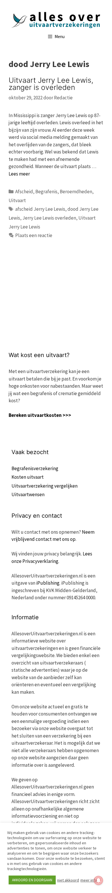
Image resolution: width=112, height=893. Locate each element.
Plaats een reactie (33, 235)
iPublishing (47, 583)
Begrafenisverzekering (34, 468)
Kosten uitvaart (27, 477)
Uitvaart (17, 200)
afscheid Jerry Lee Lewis (40, 209)
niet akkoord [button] (68, 880)
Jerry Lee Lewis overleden (49, 218)
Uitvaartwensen (28, 494)
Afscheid (24, 191)
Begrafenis (46, 191)
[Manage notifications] (98, 880)
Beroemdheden (76, 191)
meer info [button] (88, 880)
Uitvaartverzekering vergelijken (44, 486)
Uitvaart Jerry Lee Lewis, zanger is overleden (51, 84)
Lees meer (19, 174)
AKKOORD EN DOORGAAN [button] (32, 880)
